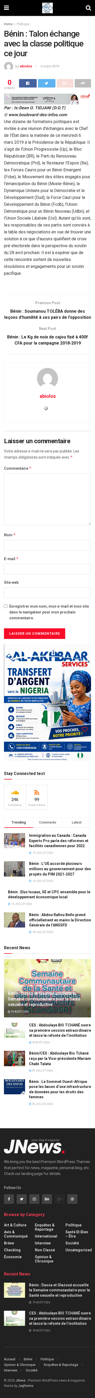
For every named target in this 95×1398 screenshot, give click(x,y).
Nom (10, 534)
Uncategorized (78, 1250)
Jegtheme (25, 1386)
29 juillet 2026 (42, 1070)
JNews (21, 1380)
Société (72, 1243)
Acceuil (9, 1359)
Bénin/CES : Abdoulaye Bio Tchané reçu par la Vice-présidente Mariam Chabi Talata (60, 1058)
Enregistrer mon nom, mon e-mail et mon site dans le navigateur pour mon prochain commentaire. (49, 612)
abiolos (26, 66)
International (46, 1236)
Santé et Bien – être (76, 1234)
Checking (12, 1250)
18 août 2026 (40, 1042)
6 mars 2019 (50, 66)
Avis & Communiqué (16, 1234)
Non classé (45, 1250)
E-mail (11, 558)
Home (8, 24)
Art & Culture (15, 1225)
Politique (23, 24)
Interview (43, 1243)
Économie (13, 1257)
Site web (11, 582)
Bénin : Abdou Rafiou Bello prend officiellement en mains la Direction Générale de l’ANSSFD (60, 920)
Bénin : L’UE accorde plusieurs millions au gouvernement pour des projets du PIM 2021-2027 (60, 868)
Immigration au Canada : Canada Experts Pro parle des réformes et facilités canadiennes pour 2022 (58, 840)
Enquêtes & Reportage (45, 1227)
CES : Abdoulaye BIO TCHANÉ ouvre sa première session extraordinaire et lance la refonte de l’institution (60, 1030)
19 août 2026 (19, 1011)
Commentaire (18, 468)
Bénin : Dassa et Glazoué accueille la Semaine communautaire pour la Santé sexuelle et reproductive (44, 999)
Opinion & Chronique (44, 1259)
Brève (9, 1243)
